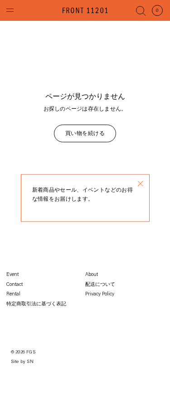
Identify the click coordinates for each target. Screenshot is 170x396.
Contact (14, 284)
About (91, 274)
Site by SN (22, 362)
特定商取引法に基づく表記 (36, 304)
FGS (30, 352)
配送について (100, 284)
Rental (13, 294)
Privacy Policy (99, 294)
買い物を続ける (85, 133)
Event (12, 274)
